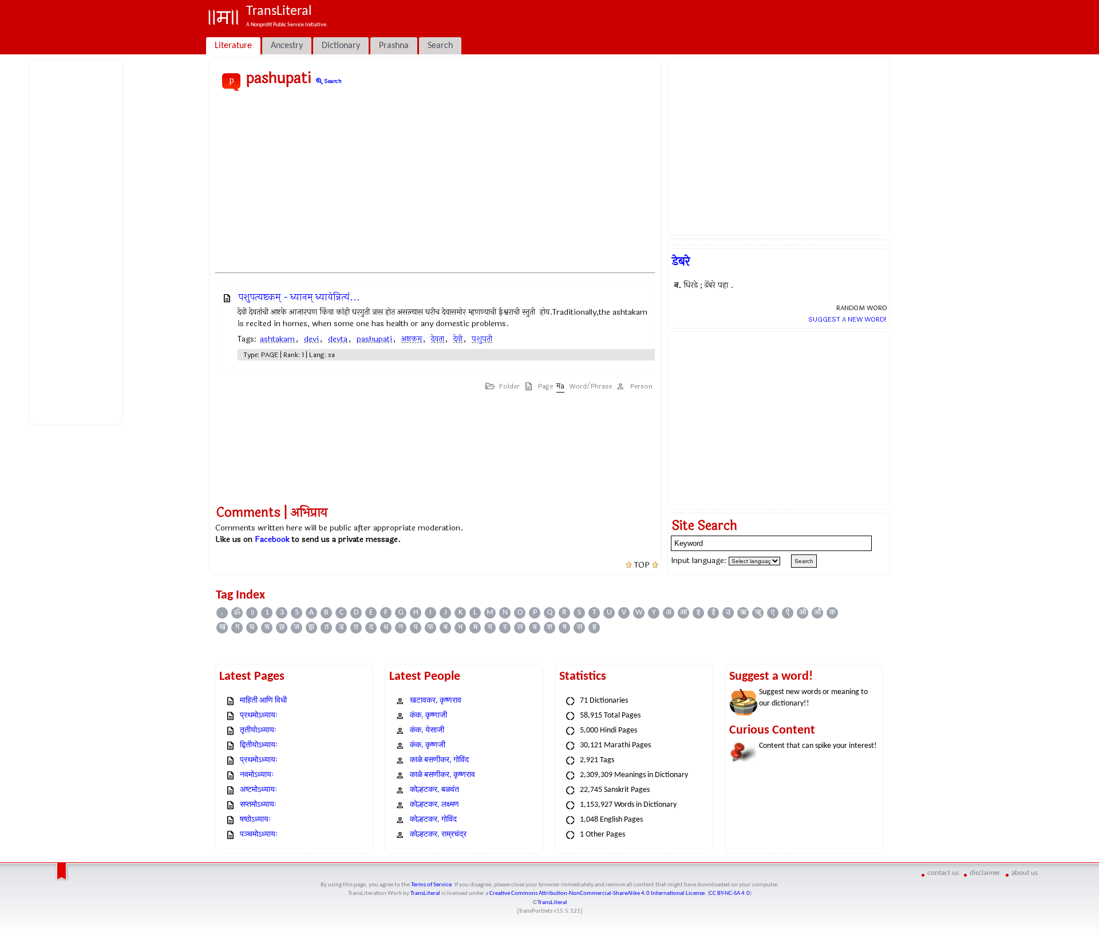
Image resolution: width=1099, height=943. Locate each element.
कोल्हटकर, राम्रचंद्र (438, 834)
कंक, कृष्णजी (427, 745)
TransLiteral (425, 893)
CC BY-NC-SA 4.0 (729, 893)
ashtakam (277, 339)
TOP (642, 565)
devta (337, 339)
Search (328, 81)
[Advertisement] (78, 241)
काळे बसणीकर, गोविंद (439, 760)
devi (311, 339)
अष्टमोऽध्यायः (258, 790)
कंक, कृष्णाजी (428, 715)
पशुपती (482, 339)
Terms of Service (431, 885)
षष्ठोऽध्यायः (255, 819)
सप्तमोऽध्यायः (258, 805)
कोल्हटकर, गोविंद (433, 819)
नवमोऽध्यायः (257, 775)
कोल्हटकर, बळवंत (434, 790)
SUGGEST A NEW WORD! (847, 319)
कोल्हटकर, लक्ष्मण (434, 805)
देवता (437, 339)
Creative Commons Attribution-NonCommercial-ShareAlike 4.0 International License (597, 893)
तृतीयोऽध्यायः (258, 730)
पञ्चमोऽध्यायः (259, 834)
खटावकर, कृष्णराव (435, 700)
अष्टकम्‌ (411, 339)
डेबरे (681, 261)
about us (1024, 873)
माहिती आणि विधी (263, 700)
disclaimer (985, 873)
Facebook (272, 539)
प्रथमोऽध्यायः (259, 715)
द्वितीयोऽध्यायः (259, 745)
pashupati (374, 339)
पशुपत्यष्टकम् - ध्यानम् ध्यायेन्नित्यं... (299, 297)
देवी (457, 339)
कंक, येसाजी (427, 730)
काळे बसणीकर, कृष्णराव (442, 775)
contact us (943, 873)
